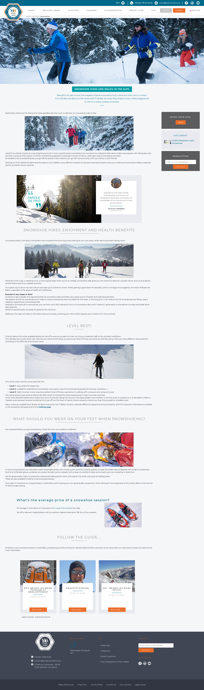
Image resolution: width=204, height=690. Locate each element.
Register (181, 167)
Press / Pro (82, 685)
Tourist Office (97, 685)
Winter (166, 10)
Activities (73, 10)
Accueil (28, 16)
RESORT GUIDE (137, 10)
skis (120, 153)
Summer (179, 10)
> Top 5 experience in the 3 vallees (114, 662)
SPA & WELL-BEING (52, 10)
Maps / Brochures (66, 685)
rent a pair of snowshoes (62, 508)
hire (29, 479)
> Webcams (105, 651)
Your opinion (125, 685)
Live (153, 10)
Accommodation (113, 10)
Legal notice (140, 685)
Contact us (111, 685)
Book (180, 122)
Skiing (31, 10)
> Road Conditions (108, 656)
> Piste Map (105, 645)
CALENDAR (91, 10)
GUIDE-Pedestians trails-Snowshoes (183, 141)
